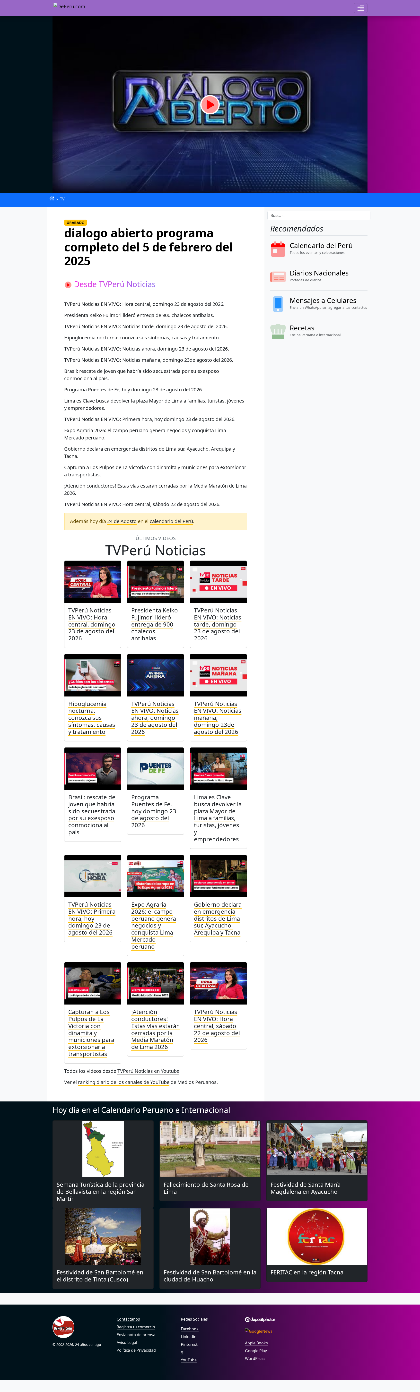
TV (62, 199)
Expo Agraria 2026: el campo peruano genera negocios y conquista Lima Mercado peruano (153, 925)
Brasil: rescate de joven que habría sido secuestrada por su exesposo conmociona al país (91, 814)
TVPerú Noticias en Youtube (148, 1071)
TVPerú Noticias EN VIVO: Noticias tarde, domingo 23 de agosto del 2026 (217, 624)
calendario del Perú (171, 521)
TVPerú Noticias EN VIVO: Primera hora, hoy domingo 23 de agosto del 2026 (91, 918)
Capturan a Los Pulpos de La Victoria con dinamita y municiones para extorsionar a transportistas (91, 1033)
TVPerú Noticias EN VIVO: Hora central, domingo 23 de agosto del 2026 (91, 624)
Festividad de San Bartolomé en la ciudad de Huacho (210, 1275)
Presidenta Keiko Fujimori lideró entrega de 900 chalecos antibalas (154, 624)
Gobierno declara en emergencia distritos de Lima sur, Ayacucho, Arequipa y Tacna (218, 918)
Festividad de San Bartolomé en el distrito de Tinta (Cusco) (100, 1275)
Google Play (256, 1350)
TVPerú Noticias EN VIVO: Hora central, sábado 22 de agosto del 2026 (217, 1026)
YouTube (189, 1360)
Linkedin (188, 1336)
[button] (361, 8)
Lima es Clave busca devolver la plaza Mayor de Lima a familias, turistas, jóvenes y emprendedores (218, 818)
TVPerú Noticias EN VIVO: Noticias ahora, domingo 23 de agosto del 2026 (155, 718)
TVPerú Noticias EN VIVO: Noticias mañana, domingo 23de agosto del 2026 (217, 718)
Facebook (190, 1329)
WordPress (255, 1358)
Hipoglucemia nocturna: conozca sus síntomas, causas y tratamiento (91, 718)
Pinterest (189, 1344)
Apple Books (256, 1343)
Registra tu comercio (136, 1327)
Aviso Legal (127, 1342)
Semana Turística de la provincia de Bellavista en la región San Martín (100, 1191)
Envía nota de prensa (136, 1334)
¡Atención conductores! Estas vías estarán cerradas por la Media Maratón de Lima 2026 (155, 1029)
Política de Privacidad (136, 1350)
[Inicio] (52, 198)
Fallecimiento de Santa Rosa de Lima (206, 1187)
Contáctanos (128, 1319)
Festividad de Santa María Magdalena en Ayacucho (306, 1187)
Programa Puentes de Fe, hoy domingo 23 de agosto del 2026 (153, 811)
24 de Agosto (122, 521)
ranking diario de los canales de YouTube (123, 1082)
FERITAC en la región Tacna (307, 1272)
